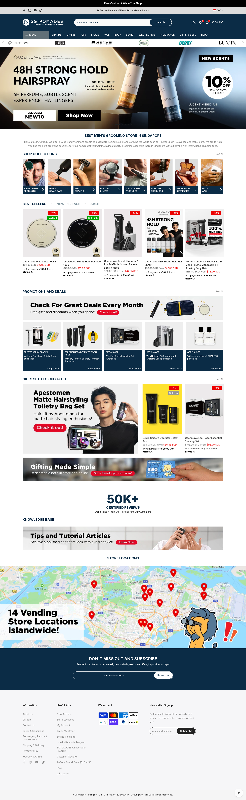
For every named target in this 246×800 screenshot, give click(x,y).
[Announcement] (123, 3)
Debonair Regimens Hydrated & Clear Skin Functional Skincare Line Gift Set (172, 441)
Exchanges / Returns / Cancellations (35, 738)
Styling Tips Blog (66, 736)
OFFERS (71, 34)
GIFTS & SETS (188, 34)
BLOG (204, 34)
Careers (27, 719)
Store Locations (65, 719)
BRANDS (57, 34)
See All (219, 153)
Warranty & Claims (32, 756)
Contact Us (29, 725)
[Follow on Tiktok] (40, 10)
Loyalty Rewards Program (71, 742)
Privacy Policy (30, 750)
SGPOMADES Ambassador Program (71, 749)
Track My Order (65, 731)
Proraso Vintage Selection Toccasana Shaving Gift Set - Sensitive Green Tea (213, 441)
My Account (63, 725)
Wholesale (63, 773)
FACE (106, 34)
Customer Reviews (67, 756)
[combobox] (112, 22)
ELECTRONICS (147, 34)
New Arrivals (64, 714)
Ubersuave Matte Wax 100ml (39, 261)
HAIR (83, 34)
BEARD (130, 34)
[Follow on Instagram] (29, 10)
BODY (117, 34)
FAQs (60, 767)
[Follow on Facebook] (24, 10)
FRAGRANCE (167, 34)
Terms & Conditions (33, 731)
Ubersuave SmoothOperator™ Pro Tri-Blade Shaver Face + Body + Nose (121, 264)
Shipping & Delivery (33, 745)
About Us (28, 714)
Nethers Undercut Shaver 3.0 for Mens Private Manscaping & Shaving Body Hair (204, 265)
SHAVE (95, 34)
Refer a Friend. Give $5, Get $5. (74, 762)
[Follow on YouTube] (35, 10)
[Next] (242, 42)
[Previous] (3, 42)
